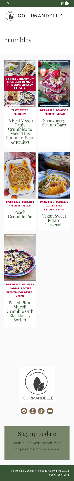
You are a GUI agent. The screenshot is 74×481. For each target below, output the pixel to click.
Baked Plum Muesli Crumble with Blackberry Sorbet (20, 311)
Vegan (61, 113)
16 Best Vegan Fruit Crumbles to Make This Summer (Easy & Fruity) (20, 131)
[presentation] (20, 83)
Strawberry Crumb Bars (54, 122)
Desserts (62, 110)
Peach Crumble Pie (20, 214)
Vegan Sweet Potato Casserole (54, 220)
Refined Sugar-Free (19, 292)
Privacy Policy (47, 471)
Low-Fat (14, 288)
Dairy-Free (47, 110)
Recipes (50, 113)
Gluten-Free (54, 205)
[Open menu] (65, 16)
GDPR (67, 475)
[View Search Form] (8, 3)
